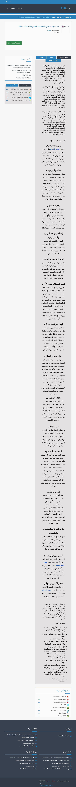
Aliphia (49, 30)
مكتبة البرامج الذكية (50, 781)
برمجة (50, 785)
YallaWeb (41, 785)
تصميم (46, 785)
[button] (12, 8)
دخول (57, 2)
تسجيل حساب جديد (46, 2)
